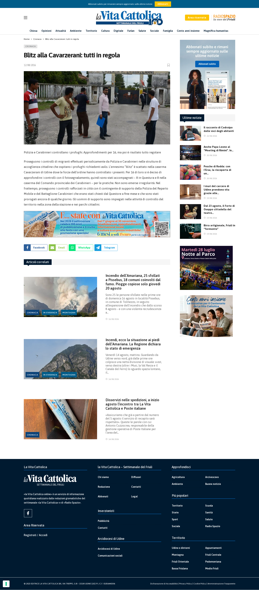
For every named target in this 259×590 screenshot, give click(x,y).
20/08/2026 (212, 155)
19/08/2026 (212, 198)
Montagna (69, 312)
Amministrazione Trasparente (221, 583)
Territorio (177, 505)
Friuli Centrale (213, 554)
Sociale (176, 526)
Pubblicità (103, 521)
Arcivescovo (212, 477)
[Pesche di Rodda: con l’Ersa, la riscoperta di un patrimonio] (190, 172)
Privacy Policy (185, 583)
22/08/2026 (212, 136)
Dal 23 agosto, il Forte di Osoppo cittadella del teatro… (219, 209)
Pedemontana (213, 561)
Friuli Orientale (180, 561)
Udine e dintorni (181, 547)
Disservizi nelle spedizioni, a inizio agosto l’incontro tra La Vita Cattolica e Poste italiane (132, 404)
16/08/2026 (114, 319)
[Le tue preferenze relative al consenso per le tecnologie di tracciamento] (6, 583)
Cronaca (30, 46)
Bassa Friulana (180, 568)
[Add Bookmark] (168, 65)
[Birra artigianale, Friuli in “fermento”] (190, 231)
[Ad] (97, 224)
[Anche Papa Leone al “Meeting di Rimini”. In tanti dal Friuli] (190, 152)
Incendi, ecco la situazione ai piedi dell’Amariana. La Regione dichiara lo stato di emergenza (133, 344)
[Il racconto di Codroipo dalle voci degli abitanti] (190, 133)
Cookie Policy (199, 583)
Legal (134, 496)
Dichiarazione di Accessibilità (164, 583)
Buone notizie (213, 484)
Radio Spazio (212, 526)
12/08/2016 (30, 65)
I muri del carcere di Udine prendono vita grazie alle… (216, 190)
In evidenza (50, 312)
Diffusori (136, 477)
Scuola (209, 505)
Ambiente (177, 484)
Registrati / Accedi (35, 535)
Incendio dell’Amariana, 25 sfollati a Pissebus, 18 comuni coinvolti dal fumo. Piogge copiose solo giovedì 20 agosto (133, 282)
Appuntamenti (213, 547)
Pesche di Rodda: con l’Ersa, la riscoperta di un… (217, 170)
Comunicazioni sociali (110, 555)
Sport (175, 519)
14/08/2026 (114, 379)
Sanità (209, 512)
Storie (175, 512)
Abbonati (163, 4)
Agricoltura (178, 477)
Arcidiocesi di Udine (109, 548)
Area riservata (197, 17)
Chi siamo (103, 477)
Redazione (104, 486)
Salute (209, 519)
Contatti (136, 486)
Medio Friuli (211, 568)
